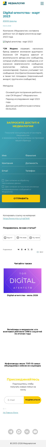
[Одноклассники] (21, 249)
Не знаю (23, 238)
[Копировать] (31, 218)
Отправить (21, 198)
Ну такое (36, 238)
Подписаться (32, 400)
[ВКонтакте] (18, 249)
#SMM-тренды (10, 21)
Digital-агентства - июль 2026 (22, 295)
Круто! (9, 238)
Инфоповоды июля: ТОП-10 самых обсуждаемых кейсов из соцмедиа (22, 365)
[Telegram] (25, 249)
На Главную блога (10, 413)
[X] (28, 249)
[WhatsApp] (31, 249)
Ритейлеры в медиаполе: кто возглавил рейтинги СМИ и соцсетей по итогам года (22, 332)
